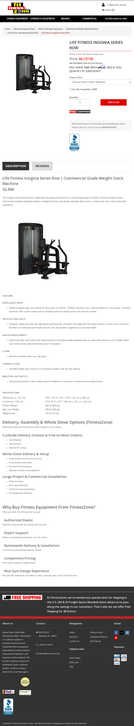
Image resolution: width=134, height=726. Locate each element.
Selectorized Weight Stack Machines (82, 29)
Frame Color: (76, 77)
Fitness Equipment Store (24, 29)
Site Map (37, 723)
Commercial (89, 18)
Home (7, 29)
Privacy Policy (96, 632)
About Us (73, 637)
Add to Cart (113, 102)
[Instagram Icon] (127, 633)
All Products (95, 641)
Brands (65, 18)
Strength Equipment (42, 18)
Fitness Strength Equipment (50, 29)
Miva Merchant (80, 723)
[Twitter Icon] (122, 633)
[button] (103, 5)
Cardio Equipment (17, 18)
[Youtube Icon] (116, 638)
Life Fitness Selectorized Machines (23, 33)
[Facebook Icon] (116, 633)
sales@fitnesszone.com (49, 654)
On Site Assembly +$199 (84, 89)
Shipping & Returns (99, 637)
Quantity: (74, 97)
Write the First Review (92, 63)
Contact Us (74, 641)
